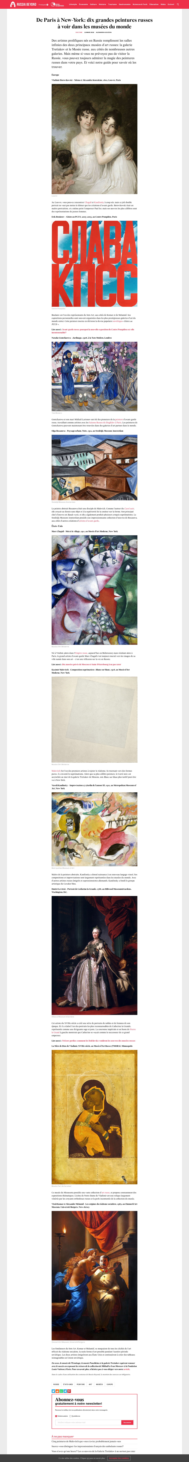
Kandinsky (99, 202)
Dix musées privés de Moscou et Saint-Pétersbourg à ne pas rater (91, 665)
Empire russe (81, 653)
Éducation (154, 4)
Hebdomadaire (63, 1416)
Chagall (88, 202)
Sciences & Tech (140, 4)
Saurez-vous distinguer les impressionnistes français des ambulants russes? (87, 1446)
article (126, 1369)
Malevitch (56, 771)
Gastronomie (124, 4)
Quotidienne (76, 1416)
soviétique (117, 321)
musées (99, 1384)
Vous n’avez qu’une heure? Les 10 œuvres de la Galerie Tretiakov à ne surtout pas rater (93, 1451)
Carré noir (129, 509)
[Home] (12, 4)
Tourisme (112, 4)
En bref (171, 4)
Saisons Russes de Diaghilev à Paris (105, 423)
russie (56, 1384)
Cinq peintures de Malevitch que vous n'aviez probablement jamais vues (86, 1441)
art (90, 1384)
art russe (106, 1193)
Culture (93, 4)
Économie (83, 4)
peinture (119, 420)
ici (88, 1458)
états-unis (68, 1384)
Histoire (102, 4)
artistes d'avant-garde (89, 521)
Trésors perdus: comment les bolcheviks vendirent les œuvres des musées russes (98, 1041)
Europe (110, 1384)
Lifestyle (73, 4)
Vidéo (163, 4)
